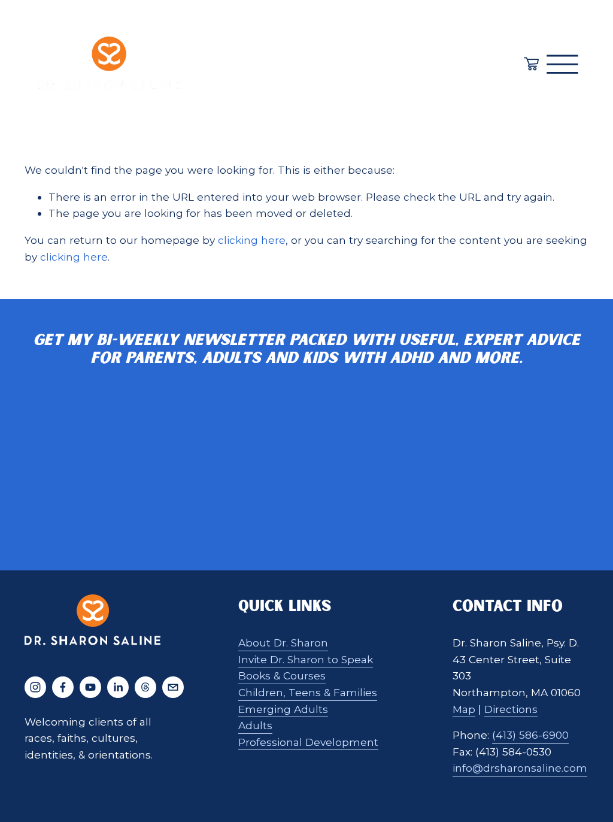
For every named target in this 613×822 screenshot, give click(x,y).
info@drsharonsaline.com (520, 767)
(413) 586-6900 (530, 735)
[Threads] (145, 687)
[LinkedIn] (118, 687)
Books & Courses (282, 675)
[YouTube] (90, 687)
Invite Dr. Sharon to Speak (305, 659)
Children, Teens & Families (307, 692)
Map (464, 709)
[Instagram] (35, 687)
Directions (511, 709)
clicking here (252, 240)
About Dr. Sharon (283, 642)
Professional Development (308, 742)
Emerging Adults (283, 709)
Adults (255, 725)
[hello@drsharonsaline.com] (173, 687)
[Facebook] (63, 687)
